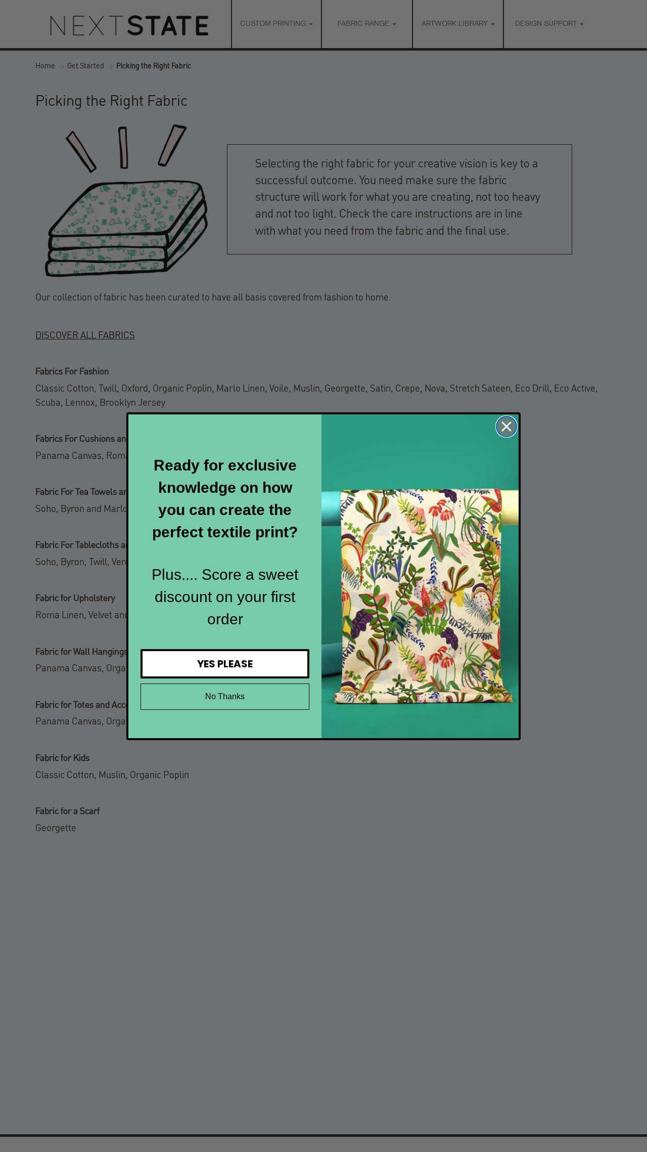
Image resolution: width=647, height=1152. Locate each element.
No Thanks (225, 696)
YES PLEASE (225, 664)
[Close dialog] (506, 426)
